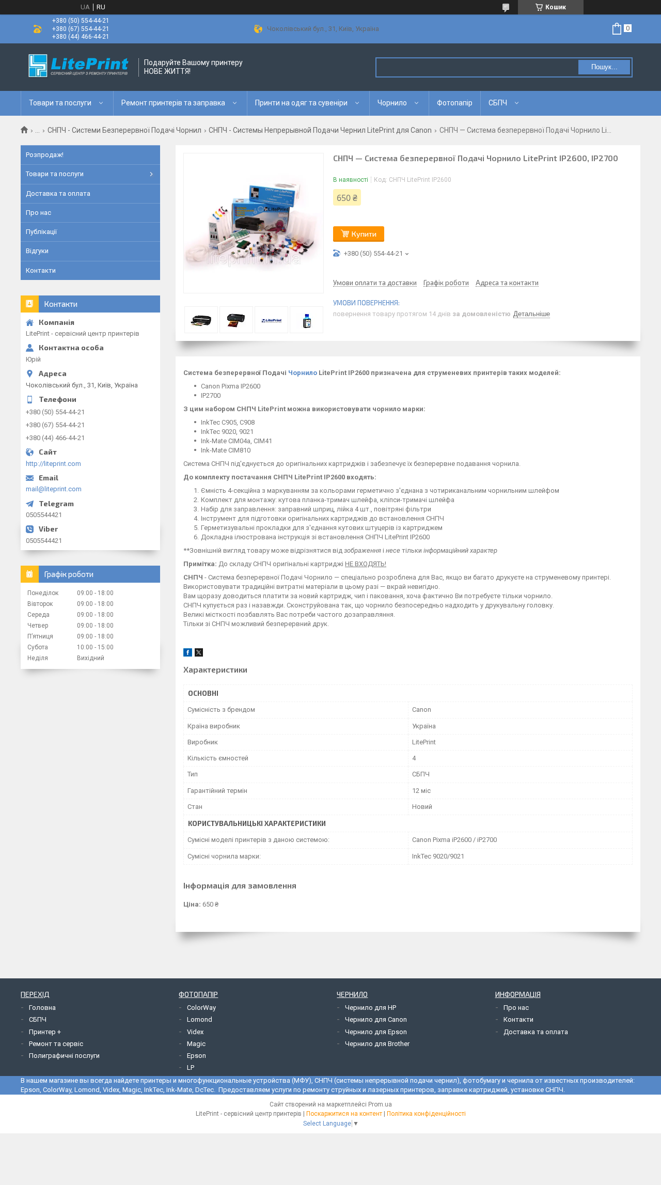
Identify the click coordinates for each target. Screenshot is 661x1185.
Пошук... (604, 67)
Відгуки (37, 251)
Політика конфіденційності (426, 1113)
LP (190, 1067)
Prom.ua (380, 1104)
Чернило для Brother (377, 1044)
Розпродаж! (45, 155)
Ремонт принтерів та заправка (173, 103)
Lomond (199, 1019)
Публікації (41, 232)
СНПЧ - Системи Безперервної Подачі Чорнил (124, 130)
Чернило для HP (370, 1007)
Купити (364, 233)
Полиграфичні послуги (64, 1055)
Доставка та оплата (58, 193)
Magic (196, 1044)
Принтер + (45, 1032)
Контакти (41, 270)
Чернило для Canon (376, 1019)
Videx (195, 1032)
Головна (42, 1007)
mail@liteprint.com (54, 489)
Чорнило (392, 103)
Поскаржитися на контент (344, 1113)
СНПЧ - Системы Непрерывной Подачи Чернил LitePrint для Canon (320, 130)
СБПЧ (498, 103)
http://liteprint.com (53, 463)
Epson (196, 1055)
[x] (199, 654)
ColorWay (201, 1007)
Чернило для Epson (376, 1032)
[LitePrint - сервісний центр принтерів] (80, 67)
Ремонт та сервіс (56, 1044)
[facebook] (187, 654)
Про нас (38, 212)
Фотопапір (455, 103)
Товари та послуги (60, 103)
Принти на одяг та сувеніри (301, 103)
